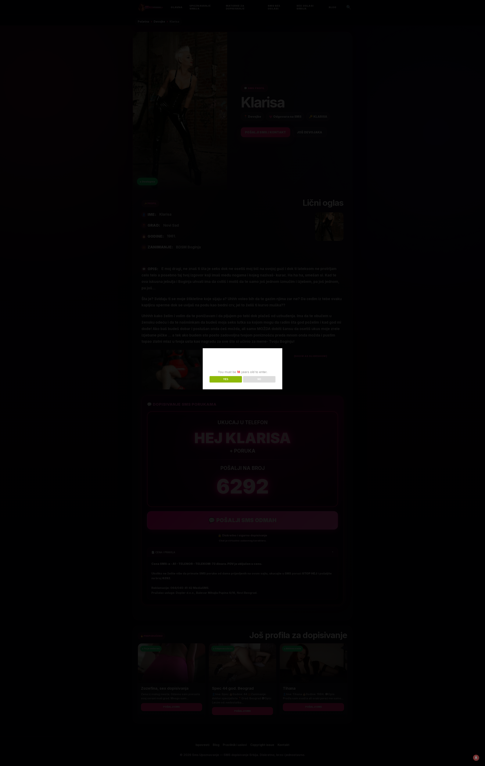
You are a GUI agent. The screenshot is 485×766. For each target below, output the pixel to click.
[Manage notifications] (476, 758)
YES (225, 379)
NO (259, 379)
